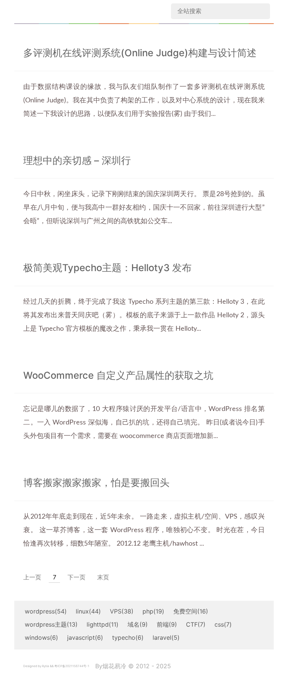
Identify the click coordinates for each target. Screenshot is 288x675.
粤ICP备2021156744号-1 (71, 666)
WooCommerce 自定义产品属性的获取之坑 (118, 375)
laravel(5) (166, 637)
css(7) (223, 624)
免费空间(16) (190, 611)
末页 (103, 577)
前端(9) (167, 624)
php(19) (153, 611)
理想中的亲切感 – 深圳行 (77, 160)
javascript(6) (85, 637)
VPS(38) (122, 611)
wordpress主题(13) (51, 624)
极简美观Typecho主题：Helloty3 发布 (107, 267)
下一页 (77, 577)
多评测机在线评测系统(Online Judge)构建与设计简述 (139, 52)
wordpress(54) (46, 611)
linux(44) (88, 611)
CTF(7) (196, 624)
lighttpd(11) (102, 624)
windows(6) (41, 637)
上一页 (32, 577)
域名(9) (138, 624)
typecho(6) (128, 637)
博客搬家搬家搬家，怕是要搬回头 (96, 482)
